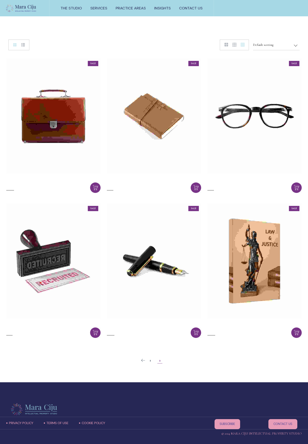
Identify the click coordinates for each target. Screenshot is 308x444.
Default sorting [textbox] (263, 45)
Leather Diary (121, 183)
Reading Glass (222, 183)
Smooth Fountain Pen (130, 328)
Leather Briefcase (24, 183)
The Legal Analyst (226, 328)
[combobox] (276, 45)
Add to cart (95, 187)
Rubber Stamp (21, 328)
